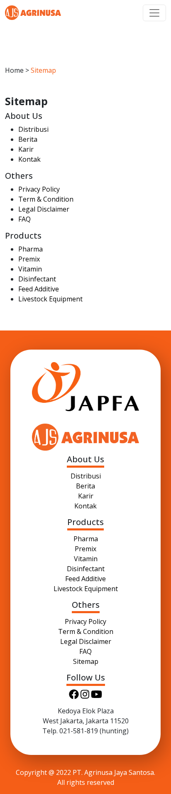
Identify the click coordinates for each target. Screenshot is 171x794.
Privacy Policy (39, 189)
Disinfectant (37, 279)
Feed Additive (38, 288)
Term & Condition (45, 199)
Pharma (30, 249)
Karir (26, 149)
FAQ (24, 219)
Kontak (29, 159)
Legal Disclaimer (43, 209)
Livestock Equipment (50, 298)
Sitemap (85, 661)
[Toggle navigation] (154, 13)
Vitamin (30, 269)
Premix (29, 259)
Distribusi (33, 129)
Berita (27, 139)
